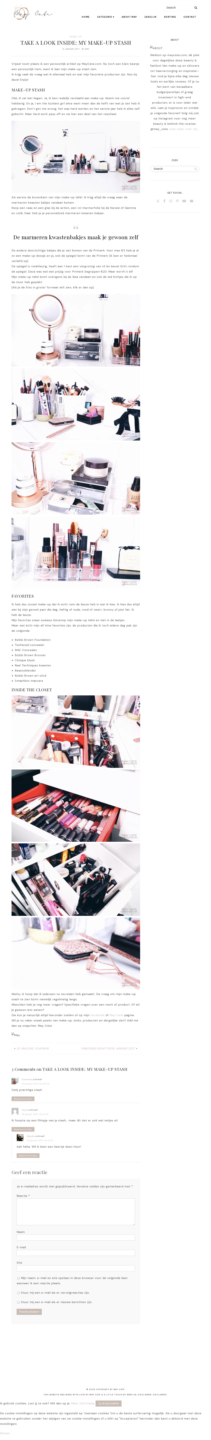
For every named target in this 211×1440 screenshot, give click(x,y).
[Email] (191, 201)
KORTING (170, 17)
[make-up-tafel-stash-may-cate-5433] (76, 439)
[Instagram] (170, 201)
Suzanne (27, 1079)
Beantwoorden (23, 1098)
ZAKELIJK (150, 17)
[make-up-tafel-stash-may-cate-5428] (76, 365)
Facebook (97, 1015)
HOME (86, 17)
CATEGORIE (104, 17)
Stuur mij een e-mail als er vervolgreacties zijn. (55, 1292)
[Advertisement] (99, 1360)
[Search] (195, 8)
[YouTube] (184, 201)
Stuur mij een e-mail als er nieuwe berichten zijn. (56, 1302)
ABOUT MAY (129, 17)
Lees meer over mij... (184, 129)
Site (19, 1262)
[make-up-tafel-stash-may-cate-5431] (76, 767)
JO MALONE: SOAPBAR (33, 1048)
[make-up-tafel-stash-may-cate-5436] (76, 513)
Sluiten (5, 1433)
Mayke (31, 1136)
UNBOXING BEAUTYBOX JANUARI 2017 (108, 1048)
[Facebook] (164, 201)
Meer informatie (83, 1403)
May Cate (116, 1015)
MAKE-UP (76, 36)
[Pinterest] (177, 201)
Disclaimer (160, 1394)
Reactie (23, 1196)
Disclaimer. (145, 1394)
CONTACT (189, 17)
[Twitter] (158, 201)
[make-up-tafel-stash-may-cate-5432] (76, 841)
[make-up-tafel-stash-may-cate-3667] (76, 587)
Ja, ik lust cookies (108, 1403)
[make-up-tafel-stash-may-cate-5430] (76, 915)
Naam (21, 1232)
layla (25, 1110)
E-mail (21, 1247)
